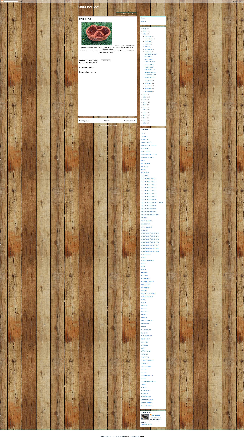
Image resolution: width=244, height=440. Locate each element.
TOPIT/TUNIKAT (146, 366)
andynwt (127, 436)
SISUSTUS (144, 345)
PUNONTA (144, 333)
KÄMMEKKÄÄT (145, 287)
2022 (145, 97)
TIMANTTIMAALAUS (147, 360)
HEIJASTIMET (145, 163)
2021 (145, 99)
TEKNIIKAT (144, 354)
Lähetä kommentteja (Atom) (109, 125)
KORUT (143, 269)
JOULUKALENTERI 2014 (148, 184)
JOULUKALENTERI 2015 (148, 187)
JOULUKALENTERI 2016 (148, 178)
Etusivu (106, 121)
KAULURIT (144, 230)
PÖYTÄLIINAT (145, 339)
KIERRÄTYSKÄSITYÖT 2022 (150, 248)
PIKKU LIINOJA (149, 64)
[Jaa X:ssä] (106, 60)
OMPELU (144, 315)
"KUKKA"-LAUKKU (150, 75)
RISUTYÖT (144, 342)
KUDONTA (144, 275)
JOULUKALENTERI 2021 (148, 206)
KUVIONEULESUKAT (147, 281)
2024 (145, 34)
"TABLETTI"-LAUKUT (151, 54)
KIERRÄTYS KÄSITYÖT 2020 (150, 242)
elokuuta (147, 46)
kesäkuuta (148, 52)
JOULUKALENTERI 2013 (148, 181)
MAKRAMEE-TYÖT (147, 296)
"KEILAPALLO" (149, 67)
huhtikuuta (148, 83)
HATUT (143, 160)
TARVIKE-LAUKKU (150, 72)
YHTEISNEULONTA (147, 399)
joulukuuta (148, 36)
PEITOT (143, 327)
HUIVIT (143, 169)
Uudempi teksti (84, 121)
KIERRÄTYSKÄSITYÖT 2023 (150, 251)
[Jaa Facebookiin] (108, 60)
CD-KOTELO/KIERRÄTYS (149, 154)
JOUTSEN (144, 218)
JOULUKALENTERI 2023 (148, 212)
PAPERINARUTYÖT (147, 321)
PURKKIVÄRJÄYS (146, 336)
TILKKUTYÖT (145, 357)
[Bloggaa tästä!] (104, 60)
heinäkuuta (148, 49)
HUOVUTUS (145, 172)
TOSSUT (144, 369)
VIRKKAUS (93, 63)
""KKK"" (143, 133)
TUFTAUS (144, 372)
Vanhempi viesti (129, 121)
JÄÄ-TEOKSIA (145, 224)
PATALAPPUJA (145, 324)
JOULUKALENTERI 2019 (148, 197)
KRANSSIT (144, 272)
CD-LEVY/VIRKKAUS (147, 157)
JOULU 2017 (145, 175)
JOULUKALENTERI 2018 (148, 193)
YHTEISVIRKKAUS (147, 402)
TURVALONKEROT (147, 375)
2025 (145, 31)
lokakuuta (148, 41)
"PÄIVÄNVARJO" (150, 69)
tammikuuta (148, 91)
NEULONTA (144, 312)
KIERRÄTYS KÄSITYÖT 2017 (150, 236)
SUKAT (143, 348)
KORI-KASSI (148, 56)
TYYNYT (143, 384)
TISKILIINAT (145, 363)
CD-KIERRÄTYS (146, 151)
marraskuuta (149, 39)
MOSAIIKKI (144, 305)
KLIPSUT (144, 257)
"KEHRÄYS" (144, 136)
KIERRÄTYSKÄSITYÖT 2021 (150, 245)
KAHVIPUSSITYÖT (147, 227)
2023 (145, 94)
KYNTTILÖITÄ (145, 284)
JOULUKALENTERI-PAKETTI (150, 215)
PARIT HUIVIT (149, 59)
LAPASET (144, 290)
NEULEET (144, 308)
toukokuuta (148, 80)
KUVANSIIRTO (145, 278)
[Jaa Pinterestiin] (109, 60)
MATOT (143, 302)
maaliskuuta (149, 86)
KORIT (88, 63)
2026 (145, 29)
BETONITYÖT (145, 148)
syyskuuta (148, 44)
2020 (145, 102)
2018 (145, 107)
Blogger (142, 436)
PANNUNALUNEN (150, 62)
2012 (145, 123)
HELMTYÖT (145, 166)
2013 (145, 120)
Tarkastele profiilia (146, 424)
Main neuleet (88, 7)
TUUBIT (143, 378)
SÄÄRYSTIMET (146, 351)
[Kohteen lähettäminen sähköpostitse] (102, 60)
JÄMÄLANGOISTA (146, 221)
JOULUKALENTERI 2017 (148, 190)
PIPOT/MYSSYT (146, 330)
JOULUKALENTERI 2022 (148, 209)
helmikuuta (148, 88)
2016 (145, 112)
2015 (145, 115)
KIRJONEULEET (146, 254)
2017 (145, 110)
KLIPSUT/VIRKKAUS (147, 260)
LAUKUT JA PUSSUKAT (148, 293)
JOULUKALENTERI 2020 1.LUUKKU (152, 203)
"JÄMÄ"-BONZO (149, 77)
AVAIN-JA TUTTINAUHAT (149, 145)
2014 (145, 118)
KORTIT (143, 266)
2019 (145, 105)
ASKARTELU (145, 139)
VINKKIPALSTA (145, 390)
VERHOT (144, 387)
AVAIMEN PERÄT (146, 142)
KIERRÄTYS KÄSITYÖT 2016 (150, 233)
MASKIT (143, 299)
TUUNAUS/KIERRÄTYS (148, 381)
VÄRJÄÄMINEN (146, 396)
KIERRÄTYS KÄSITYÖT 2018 (150, 239)
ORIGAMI (144, 318)
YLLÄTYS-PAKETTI (147, 405)
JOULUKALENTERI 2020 (148, 200)
